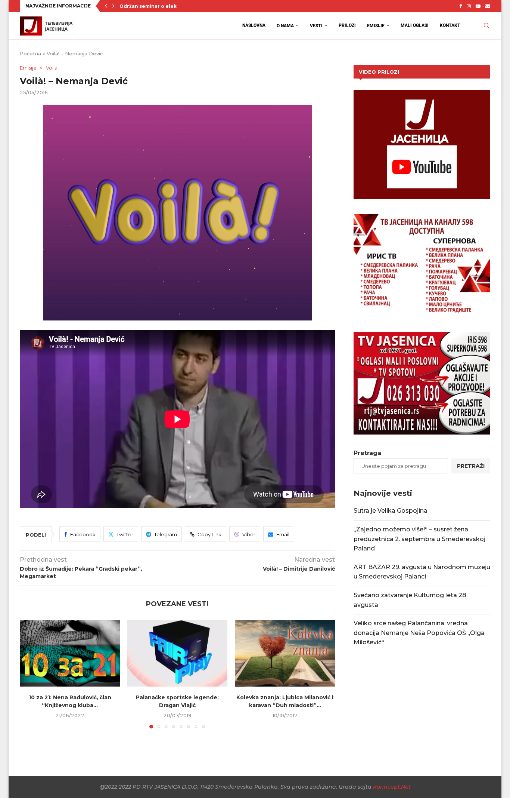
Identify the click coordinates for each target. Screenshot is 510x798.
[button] (106, 6)
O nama (285, 25)
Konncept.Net (392, 786)
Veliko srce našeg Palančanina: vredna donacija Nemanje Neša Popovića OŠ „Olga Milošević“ (419, 633)
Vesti (316, 25)
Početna (30, 53)
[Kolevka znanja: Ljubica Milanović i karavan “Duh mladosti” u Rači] (285, 653)
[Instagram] (469, 6)
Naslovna (253, 25)
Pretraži (471, 466)
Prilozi (347, 25)
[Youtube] (478, 6)
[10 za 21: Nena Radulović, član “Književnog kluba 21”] (70, 653)
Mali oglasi (415, 25)
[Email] (487, 6)
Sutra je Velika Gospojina (390, 510)
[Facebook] (460, 6)
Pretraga (367, 453)
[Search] (486, 25)
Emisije (376, 25)
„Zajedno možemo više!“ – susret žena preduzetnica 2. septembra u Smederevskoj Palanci (419, 539)
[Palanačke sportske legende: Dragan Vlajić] (177, 653)
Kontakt (450, 25)
